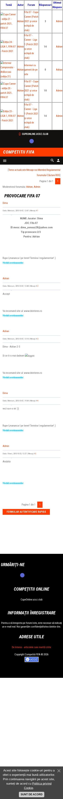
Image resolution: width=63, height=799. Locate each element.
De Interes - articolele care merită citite (31, 647)
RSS (57, 175)
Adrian (20, 21)
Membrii (42, 169)
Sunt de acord (32, 794)
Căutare (51, 175)
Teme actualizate (17, 169)
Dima (5, 203)
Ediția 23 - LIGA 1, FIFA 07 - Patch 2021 (8, 116)
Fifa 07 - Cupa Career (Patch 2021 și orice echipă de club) (31, 21)
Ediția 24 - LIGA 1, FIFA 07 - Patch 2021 (8, 46)
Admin (59, 21)
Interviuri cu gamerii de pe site (31, 70)
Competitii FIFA (18, 152)
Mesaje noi (31, 169)
